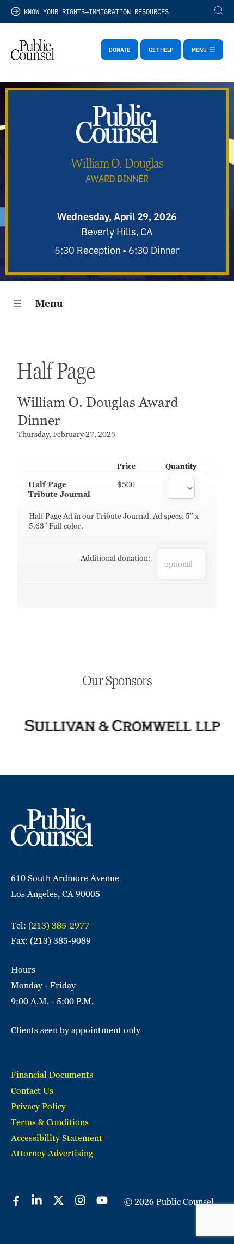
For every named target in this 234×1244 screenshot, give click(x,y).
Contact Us (32, 1090)
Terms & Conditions (50, 1122)
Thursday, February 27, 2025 (66, 434)
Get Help (161, 49)
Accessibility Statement (56, 1138)
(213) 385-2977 (58, 925)
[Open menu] (17, 303)
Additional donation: (115, 558)
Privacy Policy (38, 1106)
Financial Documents (52, 1075)
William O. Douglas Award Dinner (97, 411)
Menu (49, 304)
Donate (119, 49)
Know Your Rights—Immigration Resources (96, 11)
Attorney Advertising (52, 1153)
